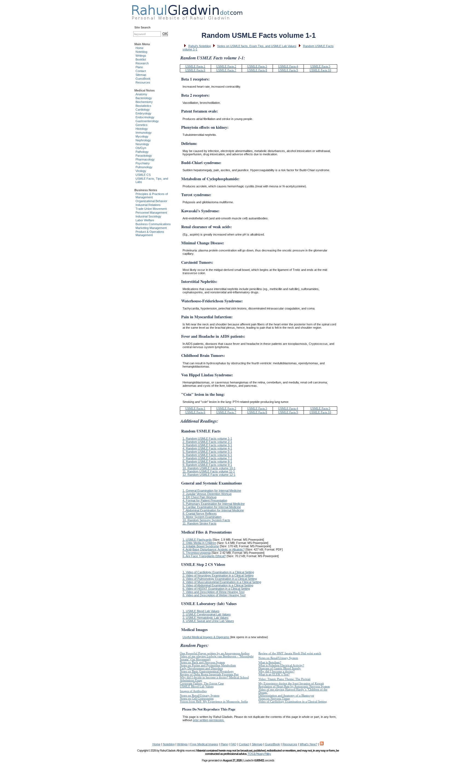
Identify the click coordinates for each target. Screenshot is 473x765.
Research (142, 63)
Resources (142, 82)
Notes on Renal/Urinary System (278, 658)
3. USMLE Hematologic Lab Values (206, 617)
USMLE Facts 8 (257, 70)
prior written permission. (208, 720)
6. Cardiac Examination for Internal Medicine (212, 507)
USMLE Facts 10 (320, 70)
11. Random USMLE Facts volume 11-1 (209, 471)
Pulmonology (143, 167)
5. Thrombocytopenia (197, 552)
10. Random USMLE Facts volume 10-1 (209, 468)
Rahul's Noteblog (199, 46)
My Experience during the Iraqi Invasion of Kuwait (291, 683)
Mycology (141, 136)
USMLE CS (143, 174)
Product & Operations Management (149, 233)
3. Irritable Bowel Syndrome (201, 546)
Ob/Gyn (140, 148)
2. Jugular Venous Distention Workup (207, 493)
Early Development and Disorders (201, 668)
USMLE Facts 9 (288, 70)
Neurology (142, 144)
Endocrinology (144, 117)
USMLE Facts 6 (195, 70)
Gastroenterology (147, 121)
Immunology (143, 132)
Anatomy (141, 94)
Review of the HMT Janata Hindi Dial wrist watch (289, 653)
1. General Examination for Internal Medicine (212, 490)
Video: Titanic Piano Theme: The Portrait (284, 679)
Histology (141, 128)
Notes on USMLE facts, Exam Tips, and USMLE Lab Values (256, 46)
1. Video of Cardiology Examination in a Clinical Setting (218, 572)
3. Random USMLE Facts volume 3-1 (207, 445)
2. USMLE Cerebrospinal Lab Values (207, 614)
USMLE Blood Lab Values (197, 686)
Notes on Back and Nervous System (202, 662)
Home (139, 48)
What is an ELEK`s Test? (274, 674)
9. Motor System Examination (202, 516)
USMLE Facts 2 (226, 66)
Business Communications (153, 224)
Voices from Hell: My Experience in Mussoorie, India (214, 701)
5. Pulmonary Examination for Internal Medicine (214, 503)
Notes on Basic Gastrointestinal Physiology (207, 671)
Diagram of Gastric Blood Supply (279, 668)
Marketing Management (151, 228)
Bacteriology (143, 98)
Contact (140, 71)
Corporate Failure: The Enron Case (202, 683)
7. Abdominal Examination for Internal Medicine (213, 510)
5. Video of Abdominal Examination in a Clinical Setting (218, 585)
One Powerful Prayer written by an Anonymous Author (215, 653)
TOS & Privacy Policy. (259, 753)
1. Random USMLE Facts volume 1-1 (207, 438)
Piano (139, 67)
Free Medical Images (204, 744)
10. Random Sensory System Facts (206, 520)
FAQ (233, 744)
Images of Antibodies (193, 691)
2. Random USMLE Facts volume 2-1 (207, 441)
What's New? (308, 744)
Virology (140, 171)
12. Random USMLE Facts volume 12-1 (209, 474)
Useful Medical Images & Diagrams (206, 637)
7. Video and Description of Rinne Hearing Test (213, 592)
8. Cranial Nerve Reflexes (200, 513)
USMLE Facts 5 (320, 66)
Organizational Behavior (151, 201)
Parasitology (143, 155)
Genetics (141, 125)
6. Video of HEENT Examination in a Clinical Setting (216, 588)
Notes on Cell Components (197, 698)
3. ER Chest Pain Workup (200, 497)
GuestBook (143, 78)
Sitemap (140, 74)
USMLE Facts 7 (226, 70)
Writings (140, 55)
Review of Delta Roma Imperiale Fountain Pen (209, 674)
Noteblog (141, 51)
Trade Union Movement (151, 208)
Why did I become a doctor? (276, 671)
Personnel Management (151, 212)
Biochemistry (144, 102)
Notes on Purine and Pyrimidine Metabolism (208, 665)
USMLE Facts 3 (257, 66)
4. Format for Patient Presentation (205, 500)
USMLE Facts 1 (195, 66)
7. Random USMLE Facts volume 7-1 (207, 458)
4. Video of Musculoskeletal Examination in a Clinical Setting (222, 582)
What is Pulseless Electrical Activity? (281, 665)
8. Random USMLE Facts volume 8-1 (207, 461)
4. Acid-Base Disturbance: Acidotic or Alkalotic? (214, 549)
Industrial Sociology (148, 216)
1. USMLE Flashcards (197, 539)
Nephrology (143, 140)
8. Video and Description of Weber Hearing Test (214, 595)
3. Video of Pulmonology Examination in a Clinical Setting (220, 578)
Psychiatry (142, 163)
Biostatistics (143, 105)
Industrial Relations (148, 205)
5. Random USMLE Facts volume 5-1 (207, 451)
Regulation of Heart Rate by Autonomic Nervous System (294, 686)
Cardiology (142, 109)
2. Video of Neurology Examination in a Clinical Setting (218, 575)
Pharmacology (145, 159)
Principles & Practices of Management (151, 195)
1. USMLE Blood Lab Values (201, 611)
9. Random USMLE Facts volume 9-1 (207, 464)
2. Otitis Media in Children (199, 543)
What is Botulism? (269, 662)
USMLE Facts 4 (288, 66)
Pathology (142, 151)
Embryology (143, 113)
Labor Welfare (144, 220)
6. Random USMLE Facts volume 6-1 (207, 455)
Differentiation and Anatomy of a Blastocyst (286, 695)
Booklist (140, 59)
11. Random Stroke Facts (200, 523)
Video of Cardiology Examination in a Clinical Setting (292, 701)
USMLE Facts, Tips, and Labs (151, 180)
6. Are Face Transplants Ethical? (204, 556)
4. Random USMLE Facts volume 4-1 (207, 448)
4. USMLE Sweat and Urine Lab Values (208, 621)
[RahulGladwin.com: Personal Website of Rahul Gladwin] (187, 11)
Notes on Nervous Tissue (274, 698)
